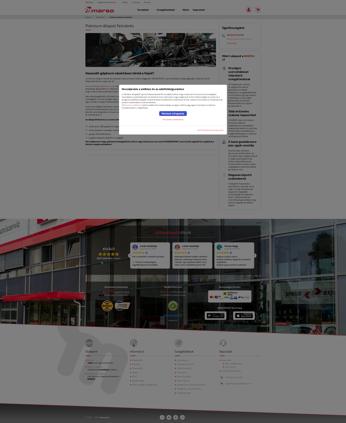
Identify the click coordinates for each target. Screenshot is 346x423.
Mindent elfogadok (173, 113)
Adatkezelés (208, 130)
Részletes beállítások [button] (132, 105)
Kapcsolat (219, 130)
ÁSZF (199, 130)
